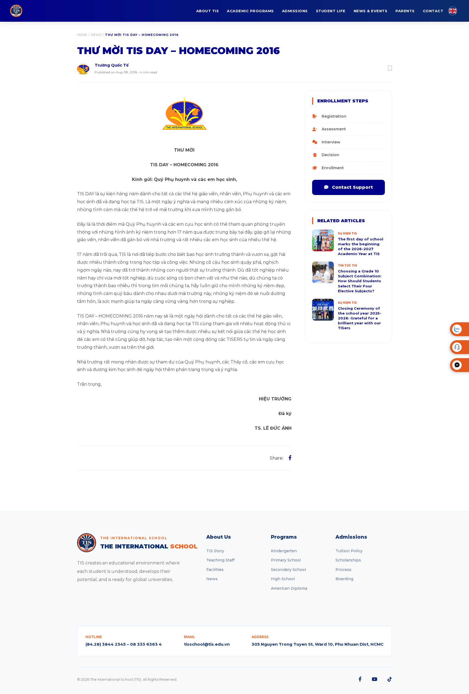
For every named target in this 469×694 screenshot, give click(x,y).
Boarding (344, 578)
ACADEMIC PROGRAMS (250, 11)
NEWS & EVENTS (371, 11)
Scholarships (348, 560)
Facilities (215, 569)
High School (283, 578)
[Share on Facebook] (290, 458)
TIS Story (215, 550)
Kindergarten (284, 550)
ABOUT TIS (207, 11)
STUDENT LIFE (331, 11)
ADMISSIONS (295, 11)
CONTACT (433, 11)
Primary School (286, 560)
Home (82, 35)
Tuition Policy (349, 550)
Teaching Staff (220, 560)
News (96, 35)
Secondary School (288, 569)
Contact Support (352, 187)
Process (343, 569)
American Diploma (289, 588)
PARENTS (405, 11)
